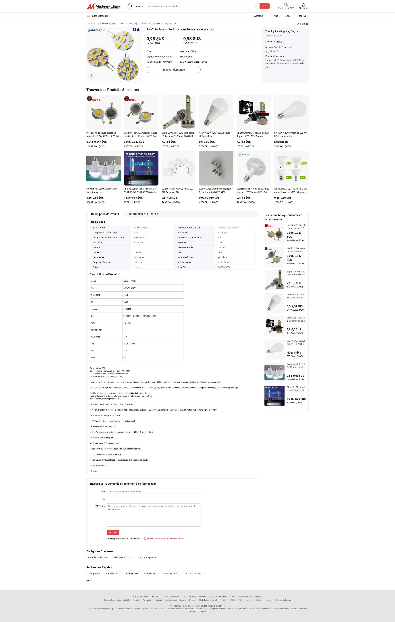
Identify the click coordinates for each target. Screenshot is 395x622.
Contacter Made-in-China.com (222, 596)
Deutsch (192, 600)
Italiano (183, 600)
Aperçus (258, 596)
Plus (267, 67)
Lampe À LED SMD (193, 573)
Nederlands (204, 600)
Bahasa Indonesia (283, 600)
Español (136, 600)
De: (103, 491)
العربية (214, 600)
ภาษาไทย (249, 600)
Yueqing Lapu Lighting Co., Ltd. (282, 31)
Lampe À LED (150, 573)
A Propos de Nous (140, 596)
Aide (276, 15)
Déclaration (156, 596)
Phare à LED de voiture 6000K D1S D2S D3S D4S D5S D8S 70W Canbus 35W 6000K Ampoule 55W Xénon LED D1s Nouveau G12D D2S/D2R (296, 389)
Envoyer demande (173, 69)
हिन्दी (239, 600)
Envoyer (113, 532)
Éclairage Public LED (122, 557)
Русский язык (171, 600)
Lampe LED (94, 573)
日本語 (232, 600)
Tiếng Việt (268, 600)
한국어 (223, 600)
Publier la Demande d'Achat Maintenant (164, 538)
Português (147, 600)
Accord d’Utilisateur (172, 596)
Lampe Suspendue (147, 557)
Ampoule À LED (170, 573)
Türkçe (258, 600)
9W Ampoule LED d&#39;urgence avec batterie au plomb (296, 366)
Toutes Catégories (99, 15)
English (126, 600)
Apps (287, 15)
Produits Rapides (245, 596)
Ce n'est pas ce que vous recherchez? (124, 538)
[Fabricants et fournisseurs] (103, 6)
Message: (100, 505)
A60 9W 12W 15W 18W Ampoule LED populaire (296, 296)
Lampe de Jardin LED (96, 557)
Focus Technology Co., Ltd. (196, 606)
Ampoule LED (131, 573)
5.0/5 (279, 41)
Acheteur (258, 15)
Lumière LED (112, 573)
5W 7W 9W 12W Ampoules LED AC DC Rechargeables (296, 342)
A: (104, 498)
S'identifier (304, 8)
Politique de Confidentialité (195, 596)
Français (158, 600)
